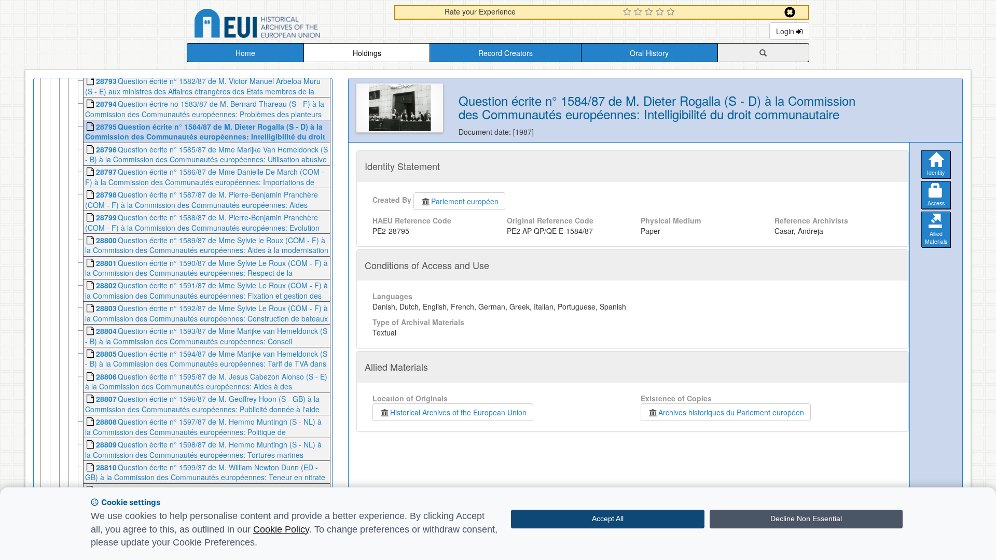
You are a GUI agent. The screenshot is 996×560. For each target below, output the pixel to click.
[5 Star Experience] (672, 12)
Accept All (608, 518)
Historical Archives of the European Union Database (286, 25)
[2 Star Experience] (639, 12)
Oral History (649, 53)
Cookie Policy (281, 529)
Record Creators (505, 53)
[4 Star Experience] (661, 12)
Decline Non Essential (806, 518)
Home (245, 53)
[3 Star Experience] (650, 12)
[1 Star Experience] (628, 12)
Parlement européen (465, 201)
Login (786, 31)
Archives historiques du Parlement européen (731, 412)
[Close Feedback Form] (789, 12)
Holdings (367, 53)
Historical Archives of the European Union (458, 412)
